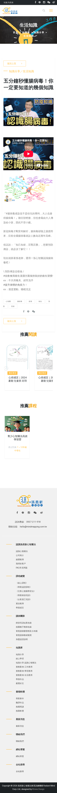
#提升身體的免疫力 (14, 284)
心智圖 (8, 301)
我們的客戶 (21, 564)
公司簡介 (20, 555)
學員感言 (20, 608)
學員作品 (20, 679)
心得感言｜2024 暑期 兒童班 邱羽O (17, 380)
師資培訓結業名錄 (24, 623)
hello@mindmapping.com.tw (33, 526)
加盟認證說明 (22, 639)
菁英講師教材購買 (24, 635)
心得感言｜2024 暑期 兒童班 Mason (47, 380)
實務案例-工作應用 (24, 667)
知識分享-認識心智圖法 (26, 663)
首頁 (15, 32)
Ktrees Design (38, 789)
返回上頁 (11, 63)
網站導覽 (20, 756)
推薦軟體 (20, 711)
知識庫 (26, 32)
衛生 (40, 301)
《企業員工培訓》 (24, 599)
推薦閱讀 (20, 707)
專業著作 (20, 698)
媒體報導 (20, 559)
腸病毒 (19, 301)
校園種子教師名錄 (24, 627)
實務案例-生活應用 (24, 675)
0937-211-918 (33, 522)
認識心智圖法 (22, 551)
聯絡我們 (20, 741)
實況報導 (20, 603)
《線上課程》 (22, 583)
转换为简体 (8, 2)
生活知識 (29, 36)
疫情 (30, 301)
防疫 (13, 306)
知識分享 (39, 32)
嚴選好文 (20, 683)
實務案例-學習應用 (24, 671)
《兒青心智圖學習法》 (26, 591)
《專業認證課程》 (24, 587)
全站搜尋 (20, 771)
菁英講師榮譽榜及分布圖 (26, 631)
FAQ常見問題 (21, 568)
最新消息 (20, 726)
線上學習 (20, 658)
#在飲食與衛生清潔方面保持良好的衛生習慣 (27, 275)
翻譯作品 (20, 702)
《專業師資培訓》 (24, 595)
